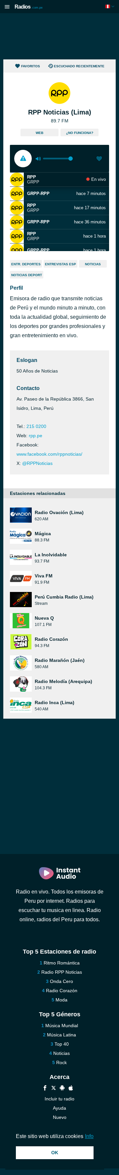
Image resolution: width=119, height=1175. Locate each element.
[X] (53, 1089)
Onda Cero (61, 981)
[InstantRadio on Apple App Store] (70, 1089)
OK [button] (54, 1152)
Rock (61, 1062)
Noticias (93, 264)
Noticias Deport (26, 275)
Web (39, 133)
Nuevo (59, 1117)
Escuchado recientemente (79, 66)
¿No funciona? (79, 133)
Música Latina (61, 1034)
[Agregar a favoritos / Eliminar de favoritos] (99, 159)
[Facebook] (45, 1089)
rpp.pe (35, 435)
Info (89, 1136)
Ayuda (59, 1108)
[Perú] (110, 6)
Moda (61, 999)
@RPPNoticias (37, 463)
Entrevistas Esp (60, 264)
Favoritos (30, 66)
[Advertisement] (59, 36)
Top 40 (62, 1044)
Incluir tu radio (59, 1098)
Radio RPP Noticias (61, 972)
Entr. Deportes (26, 264)
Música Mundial (61, 1025)
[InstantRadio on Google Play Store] (62, 1089)
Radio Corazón (61, 990)
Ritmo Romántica (62, 962)
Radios (29, 7)
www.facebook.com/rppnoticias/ (49, 454)
